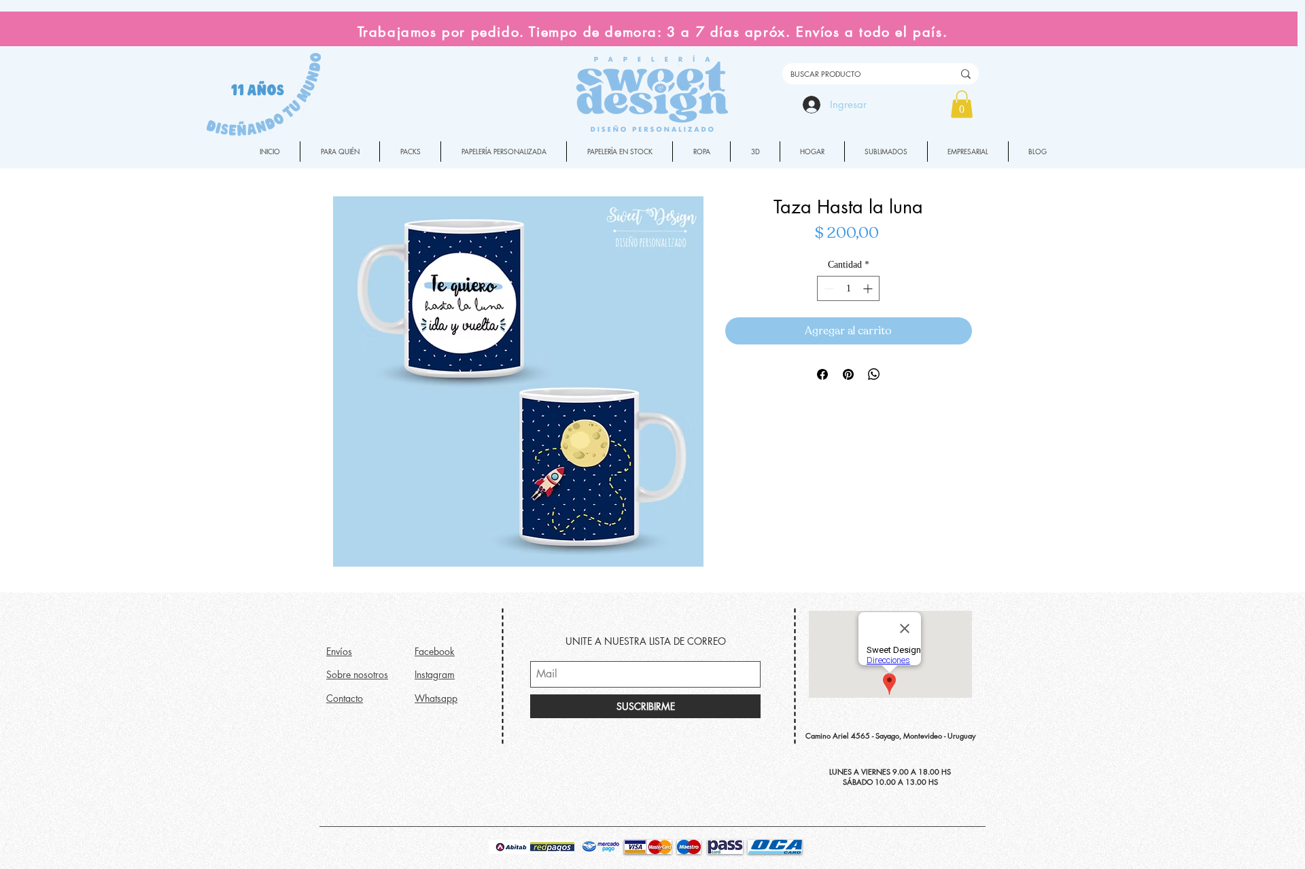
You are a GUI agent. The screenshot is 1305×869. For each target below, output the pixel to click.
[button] (961, 104)
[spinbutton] (848, 288)
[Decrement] (827, 288)
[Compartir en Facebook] (822, 374)
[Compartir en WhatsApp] (874, 374)
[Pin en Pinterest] (848, 374)
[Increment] (868, 288)
